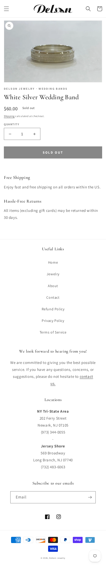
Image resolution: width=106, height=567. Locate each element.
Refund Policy (53, 309)
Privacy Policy (53, 320)
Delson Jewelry (57, 557)
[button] (6, 8)
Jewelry (53, 274)
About (53, 286)
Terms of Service (53, 332)
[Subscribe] (89, 497)
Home (53, 262)
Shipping (9, 116)
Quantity (11, 124)
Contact (52, 297)
